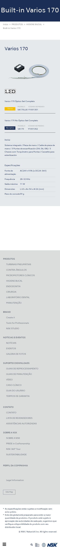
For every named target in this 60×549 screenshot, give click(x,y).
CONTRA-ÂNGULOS (16, 270)
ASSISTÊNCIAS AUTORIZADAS (21, 424)
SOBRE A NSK (13, 438)
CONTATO (11, 413)
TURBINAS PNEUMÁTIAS (18, 265)
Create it (10, 318)
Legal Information (15, 480)
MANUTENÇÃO (14, 303)
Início (5, 24)
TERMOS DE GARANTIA (18, 396)
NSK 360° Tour (13, 449)
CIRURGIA (11, 292)
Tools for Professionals (17, 323)
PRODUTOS (17, 24)
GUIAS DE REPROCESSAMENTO (22, 369)
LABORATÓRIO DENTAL (18, 298)
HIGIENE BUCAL (34, 24)
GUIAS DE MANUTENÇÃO (19, 374)
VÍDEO (9, 380)
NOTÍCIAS (11, 343)
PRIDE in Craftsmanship (18, 444)
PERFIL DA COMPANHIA (15, 466)
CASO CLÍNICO (14, 385)
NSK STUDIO (12, 329)
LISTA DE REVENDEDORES (19, 418)
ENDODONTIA (13, 287)
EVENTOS (11, 349)
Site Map (9, 492)
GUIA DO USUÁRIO (15, 391)
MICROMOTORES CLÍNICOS (20, 276)
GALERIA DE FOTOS (16, 354)
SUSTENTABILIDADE (16, 455)
